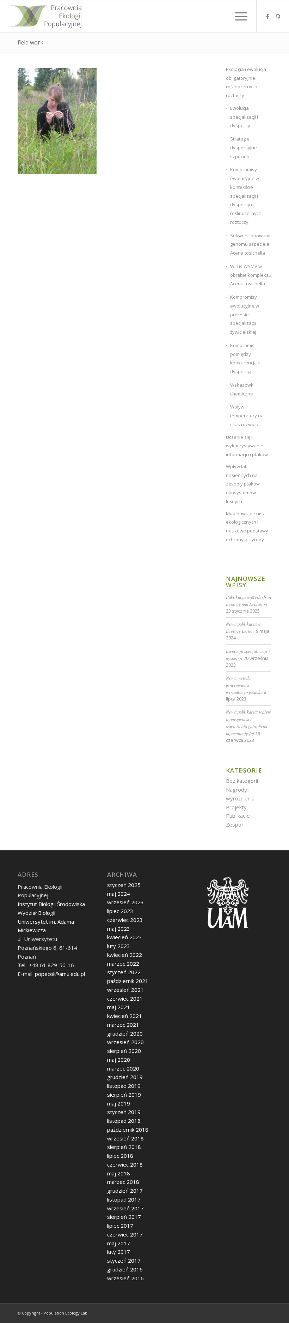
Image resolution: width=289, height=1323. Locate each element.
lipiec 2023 (120, 910)
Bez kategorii (242, 780)
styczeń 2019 (124, 1111)
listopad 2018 (124, 1120)
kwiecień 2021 (124, 1015)
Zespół (234, 824)
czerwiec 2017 (125, 1234)
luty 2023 (118, 945)
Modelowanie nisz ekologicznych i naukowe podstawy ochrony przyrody (247, 526)
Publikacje (238, 815)
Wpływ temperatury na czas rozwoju (247, 416)
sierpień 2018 (124, 1146)
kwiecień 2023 (124, 937)
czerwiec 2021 (125, 998)
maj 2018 (118, 1173)
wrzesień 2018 (125, 1138)
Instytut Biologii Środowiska (51, 903)
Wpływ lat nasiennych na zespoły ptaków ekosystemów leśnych (243, 484)
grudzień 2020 (125, 1033)
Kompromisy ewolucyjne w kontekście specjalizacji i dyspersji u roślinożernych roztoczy (246, 195)
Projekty (236, 807)
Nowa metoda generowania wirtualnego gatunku (244, 685)
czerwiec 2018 (125, 1164)
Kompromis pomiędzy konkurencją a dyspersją (245, 358)
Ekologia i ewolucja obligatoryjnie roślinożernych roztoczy (246, 82)
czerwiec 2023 (125, 919)
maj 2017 (118, 1243)
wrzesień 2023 (125, 902)
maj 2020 (118, 1059)
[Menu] (237, 16)
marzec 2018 (123, 1181)
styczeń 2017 (124, 1260)
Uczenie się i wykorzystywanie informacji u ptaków (247, 446)
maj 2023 (118, 928)
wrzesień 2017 (125, 1208)
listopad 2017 (124, 1199)
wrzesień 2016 (125, 1278)
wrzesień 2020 (125, 1041)
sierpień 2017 (124, 1216)
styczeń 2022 (124, 972)
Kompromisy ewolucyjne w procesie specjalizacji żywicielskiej (244, 314)
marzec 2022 (123, 963)
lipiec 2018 (120, 1155)
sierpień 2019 (124, 1094)
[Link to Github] (278, 16)
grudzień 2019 (125, 1076)
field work (30, 42)
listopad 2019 (124, 1085)
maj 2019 (118, 1103)
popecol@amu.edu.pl (60, 973)
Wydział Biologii (36, 912)
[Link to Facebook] (267, 16)
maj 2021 (118, 1007)
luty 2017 (118, 1251)
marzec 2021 (123, 1024)
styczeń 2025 (124, 884)
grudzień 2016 (125, 1269)
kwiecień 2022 (124, 954)
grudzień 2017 (125, 1190)
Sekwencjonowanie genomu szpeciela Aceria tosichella (250, 244)
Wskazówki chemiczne (242, 389)
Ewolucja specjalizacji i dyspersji (244, 117)
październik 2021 (127, 980)
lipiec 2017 (120, 1225)
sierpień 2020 (124, 1050)
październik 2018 (127, 1129)
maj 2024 (118, 893)
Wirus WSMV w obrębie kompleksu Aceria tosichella (250, 275)
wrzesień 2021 (125, 989)
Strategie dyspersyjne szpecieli (243, 148)
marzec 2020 (123, 1068)
